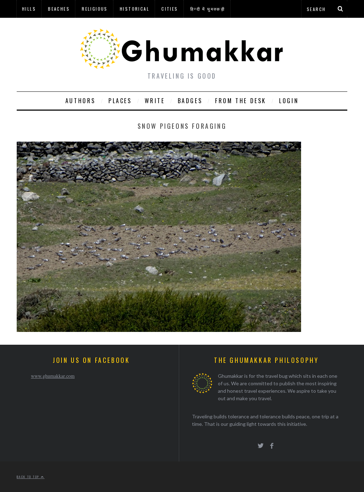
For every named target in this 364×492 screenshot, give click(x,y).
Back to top (29, 477)
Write (155, 100)
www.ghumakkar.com (53, 375)
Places (120, 100)
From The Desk (240, 100)
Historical (134, 9)
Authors (80, 100)
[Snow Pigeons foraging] (159, 329)
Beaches (59, 9)
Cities (169, 9)
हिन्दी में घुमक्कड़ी (207, 9)
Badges (190, 100)
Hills (29, 9)
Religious (95, 9)
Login (289, 100)
